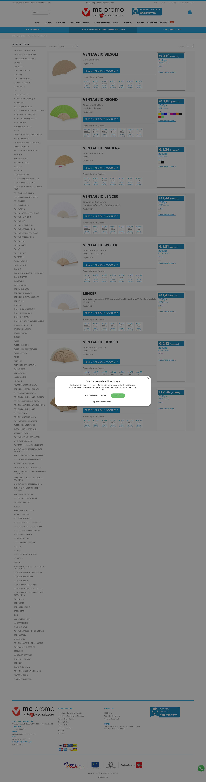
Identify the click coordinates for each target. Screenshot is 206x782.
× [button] (148, 378)
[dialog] (103, 391)
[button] (103, 401)
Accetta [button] (118, 396)
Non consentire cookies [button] (95, 395)
